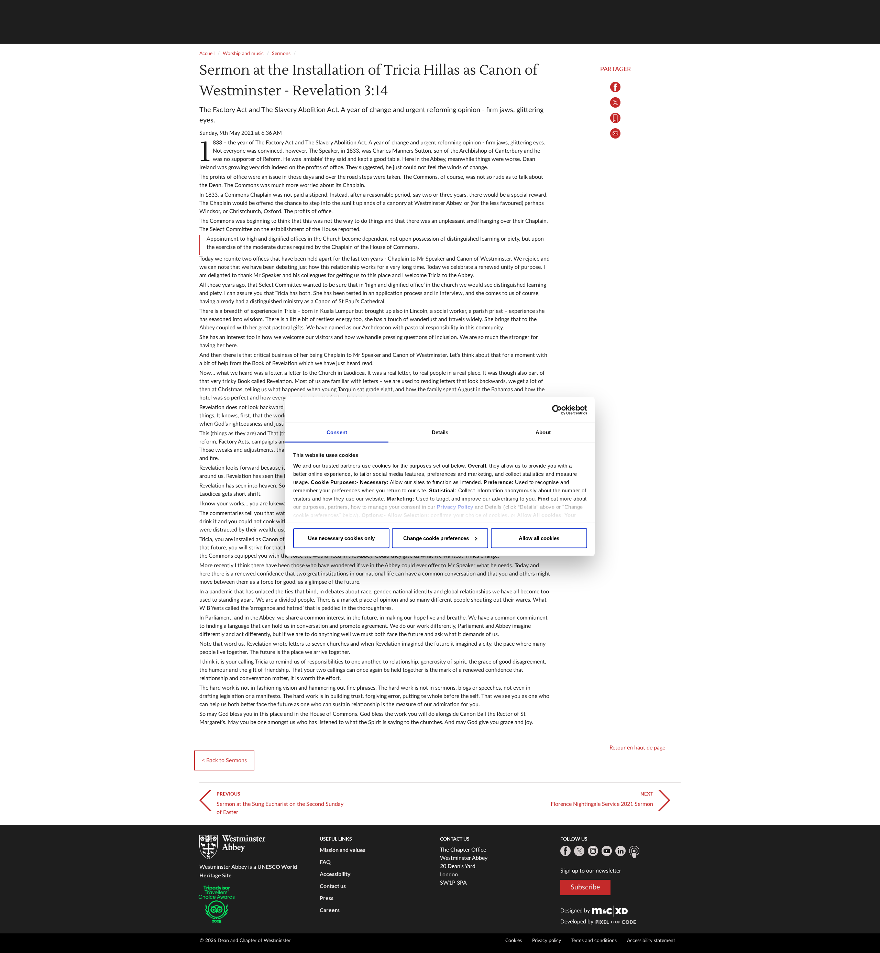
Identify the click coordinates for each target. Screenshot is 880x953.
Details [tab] (440, 432)
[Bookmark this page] (615, 118)
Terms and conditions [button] (594, 940)
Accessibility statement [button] (651, 940)
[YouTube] (607, 851)
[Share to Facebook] (615, 87)
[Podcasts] (634, 852)
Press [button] (326, 898)
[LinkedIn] (620, 851)
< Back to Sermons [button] (224, 760)
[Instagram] (593, 851)
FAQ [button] (325, 861)
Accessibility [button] (335, 873)
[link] (609, 910)
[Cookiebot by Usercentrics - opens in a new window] (557, 410)
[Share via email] (615, 133)
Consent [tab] (337, 432)
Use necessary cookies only (341, 538)
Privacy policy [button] (546, 940)
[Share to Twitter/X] (615, 102)
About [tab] (543, 432)
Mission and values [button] (342, 849)
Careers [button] (330, 910)
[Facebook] (565, 851)
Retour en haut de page (637, 748)
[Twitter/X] (579, 851)
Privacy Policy (455, 507)
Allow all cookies (539, 538)
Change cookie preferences (436, 538)
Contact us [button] (333, 886)
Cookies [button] (513, 940)
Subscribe (585, 887)
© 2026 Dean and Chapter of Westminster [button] (245, 940)
